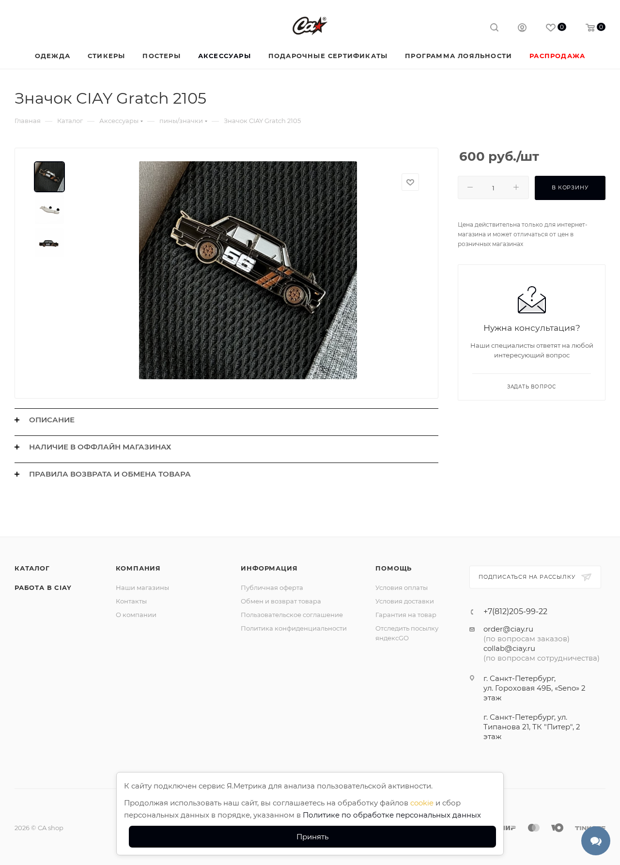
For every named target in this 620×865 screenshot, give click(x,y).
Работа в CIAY (43, 587)
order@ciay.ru (508, 628)
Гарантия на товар (405, 614)
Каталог (32, 568)
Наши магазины (142, 587)
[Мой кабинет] (522, 29)
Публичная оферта (272, 587)
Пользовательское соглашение (292, 614)
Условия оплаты (401, 587)
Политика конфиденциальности (294, 628)
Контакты (131, 601)
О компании (136, 614)
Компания (138, 568)
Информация (269, 568)
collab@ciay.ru (509, 648)
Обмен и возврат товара (281, 601)
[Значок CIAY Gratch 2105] (248, 270)
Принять (312, 836)
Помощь (393, 568)
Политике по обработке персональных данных (392, 814)
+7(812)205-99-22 (515, 612)
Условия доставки (404, 601)
